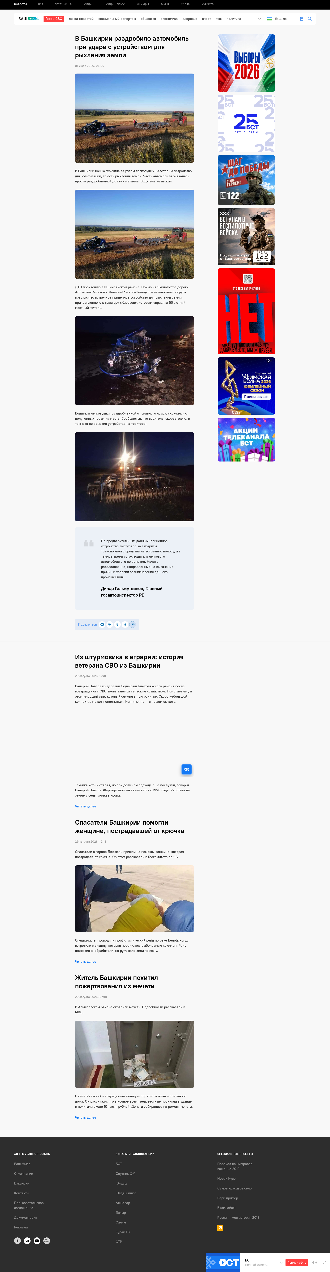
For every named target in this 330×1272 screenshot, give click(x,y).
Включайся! (226, 1208)
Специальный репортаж (117, 19)
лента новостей (81, 19)
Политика (233, 19)
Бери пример (227, 1198)
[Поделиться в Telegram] (125, 624)
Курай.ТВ (208, 4)
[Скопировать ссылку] (132, 624)
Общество (148, 19)
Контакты (21, 1193)
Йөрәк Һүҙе (226, 1178)
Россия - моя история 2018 (238, 1217)
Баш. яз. (281, 19)
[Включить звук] (186, 769)
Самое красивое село (234, 1188)
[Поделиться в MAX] (102, 624)
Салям (185, 4)
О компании (23, 1174)
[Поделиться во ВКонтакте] (109, 624)
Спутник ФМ (63, 4)
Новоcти (20, 4)
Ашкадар (142, 4)
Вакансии (21, 1183)
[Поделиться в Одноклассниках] (117, 624)
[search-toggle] (310, 19)
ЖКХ (219, 19)
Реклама (21, 1227)
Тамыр (165, 4)
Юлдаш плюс (115, 4)
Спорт (206, 19)
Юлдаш (89, 4)
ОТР (119, 1242)
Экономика (169, 19)
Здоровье (190, 19)
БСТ (40, 4)
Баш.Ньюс (22, 1164)
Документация (25, 1217)
